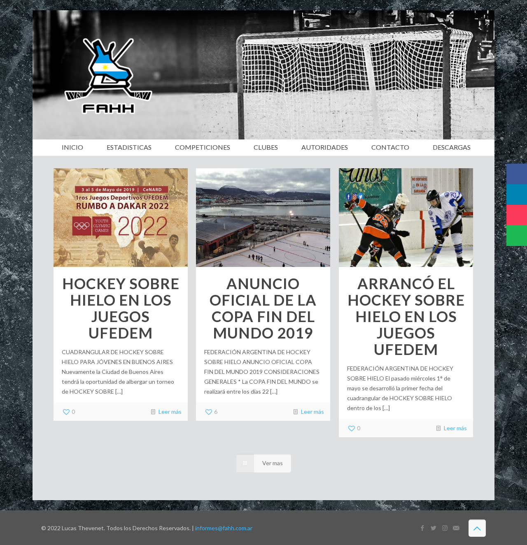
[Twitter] (433, 527)
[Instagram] (445, 527)
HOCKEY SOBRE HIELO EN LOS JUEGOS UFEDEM (121, 308)
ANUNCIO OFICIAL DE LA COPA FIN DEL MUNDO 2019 (263, 308)
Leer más (170, 411)
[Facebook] (422, 527)
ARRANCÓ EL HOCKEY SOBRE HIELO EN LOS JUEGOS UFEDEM (406, 316)
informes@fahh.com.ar (223, 527)
